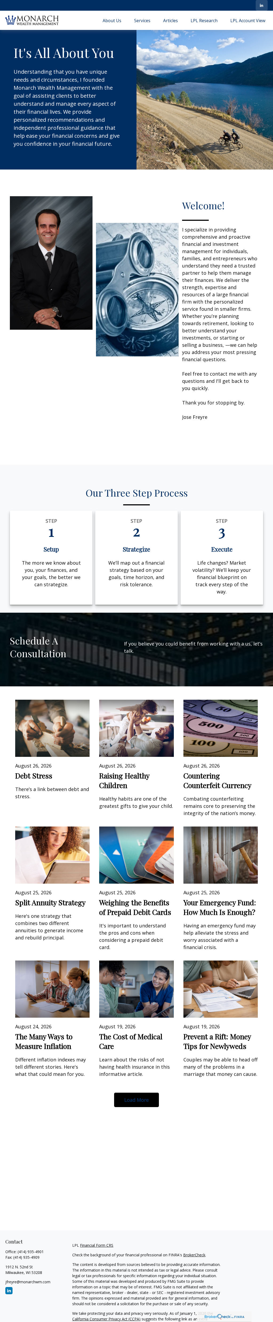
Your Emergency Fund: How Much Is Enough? (219, 907)
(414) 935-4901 (31, 1251)
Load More (136, 1100)
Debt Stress (33, 775)
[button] (112, 20)
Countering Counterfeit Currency (217, 780)
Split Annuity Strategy (50, 902)
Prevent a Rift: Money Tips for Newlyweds (217, 1041)
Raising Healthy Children (124, 780)
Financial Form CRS (96, 1245)
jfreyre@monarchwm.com (27, 1281)
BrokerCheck (194, 1254)
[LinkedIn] (262, 5)
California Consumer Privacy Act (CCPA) (106, 1318)
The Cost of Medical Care (130, 1041)
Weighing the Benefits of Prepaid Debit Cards (135, 907)
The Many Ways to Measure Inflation (44, 1041)
